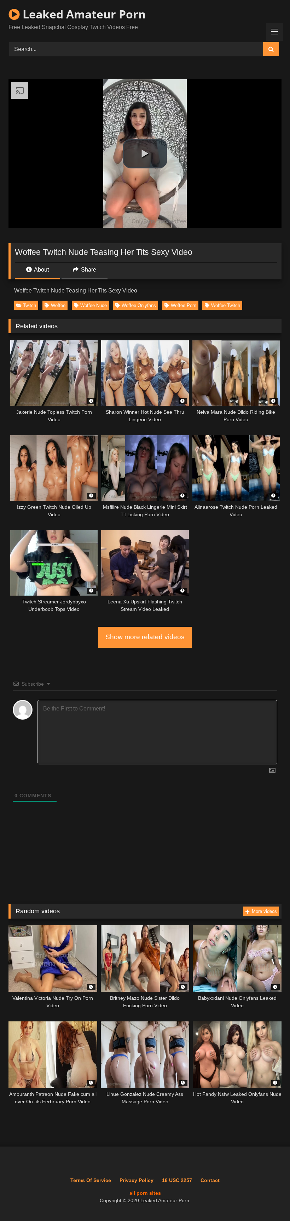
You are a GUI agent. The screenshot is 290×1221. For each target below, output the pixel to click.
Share (88, 270)
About (41, 270)
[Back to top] (268, 1200)
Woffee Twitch (225, 305)
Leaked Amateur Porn (83, 14)
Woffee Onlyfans (139, 305)
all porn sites (145, 1193)
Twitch (29, 305)
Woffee (58, 305)
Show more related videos (145, 637)
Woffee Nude (93, 305)
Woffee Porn (183, 305)
